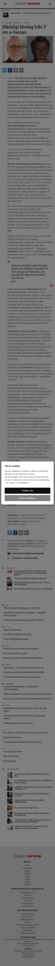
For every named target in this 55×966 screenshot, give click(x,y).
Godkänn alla (27, 491)
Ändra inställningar (27, 498)
